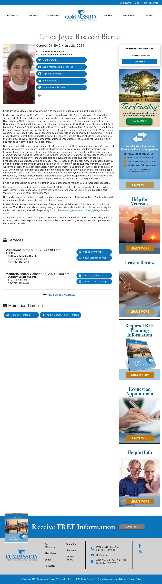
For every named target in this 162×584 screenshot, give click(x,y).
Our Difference (50, 545)
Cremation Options (53, 15)
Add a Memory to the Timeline (57, 67)
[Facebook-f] (140, 546)
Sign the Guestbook (52, 73)
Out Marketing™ (115, 579)
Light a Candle (50, 60)
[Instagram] (140, 552)
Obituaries (149, 15)
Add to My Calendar (92, 252)
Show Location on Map (94, 257)
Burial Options (33, 15)
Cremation (71, 544)
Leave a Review (70, 558)
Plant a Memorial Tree (53, 87)
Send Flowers (50, 80)
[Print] (39, 95)
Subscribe (140, 61)
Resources (50, 566)
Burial (48, 559)
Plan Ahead (108, 15)
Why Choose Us (12, 15)
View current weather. (60, 294)
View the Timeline (20, 315)
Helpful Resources (129, 15)
